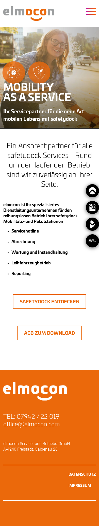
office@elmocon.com (31, 425)
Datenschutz (82, 474)
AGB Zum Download (49, 333)
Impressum (80, 486)
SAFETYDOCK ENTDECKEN (49, 302)
